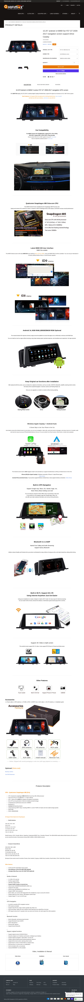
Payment (31, 982)
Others (65, 13)
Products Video (56, 984)
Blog (14, 984)
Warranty (38, 984)
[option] (23, 46)
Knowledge (64, 984)
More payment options (61, 73)
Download (64, 982)
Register (73, 5)
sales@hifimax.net (75, 1)
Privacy (45, 984)
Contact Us (15, 982)
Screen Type (46, 54)
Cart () (78, 5)
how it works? (59, 96)
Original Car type (47, 49)
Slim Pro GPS (42, 13)
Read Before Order (43, 84)
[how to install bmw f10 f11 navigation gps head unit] (41, 967)
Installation (55, 982)
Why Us (7, 984)
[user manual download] (66, 967)
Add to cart (61, 66)
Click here (53, 137)
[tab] (27, 85)
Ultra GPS (30, 13)
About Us (8, 982)
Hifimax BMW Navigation (9, 999)
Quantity (45, 62)
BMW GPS (21, 13)
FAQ (44, 982)
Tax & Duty (38, 982)
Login (67, 5)
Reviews (57, 84)
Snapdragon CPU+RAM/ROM (50, 58)
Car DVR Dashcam (10, 774)
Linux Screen (54, 13)
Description (27, 84)
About (73, 13)
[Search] (79, 14)
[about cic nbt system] (42, 149)
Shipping (31, 984)
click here (46, 98)
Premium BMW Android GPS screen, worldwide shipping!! (17, 1)
